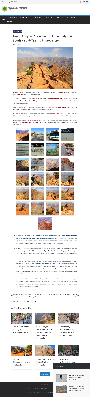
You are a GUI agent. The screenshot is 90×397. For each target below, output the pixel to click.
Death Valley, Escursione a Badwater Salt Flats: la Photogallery (76, 377)
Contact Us (39, 392)
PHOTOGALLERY (70, 17)
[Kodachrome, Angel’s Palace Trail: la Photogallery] (45, 346)
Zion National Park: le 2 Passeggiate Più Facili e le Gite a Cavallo (62, 295)
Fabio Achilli (17, 44)
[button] (16, 17)
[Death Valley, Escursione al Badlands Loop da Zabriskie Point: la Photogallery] (61, 386)
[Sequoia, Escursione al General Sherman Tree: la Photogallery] (68, 346)
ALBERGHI (49, 17)
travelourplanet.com (22, 389)
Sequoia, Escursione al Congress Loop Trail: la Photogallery (21, 329)
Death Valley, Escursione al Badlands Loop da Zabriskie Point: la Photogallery (76, 388)
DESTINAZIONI (11, 17)
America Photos (18, 31)
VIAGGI (59, 17)
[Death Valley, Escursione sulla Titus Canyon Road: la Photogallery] (68, 314)
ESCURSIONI (23, 17)
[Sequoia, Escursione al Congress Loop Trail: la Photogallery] (21, 314)
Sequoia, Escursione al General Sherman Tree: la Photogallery (68, 362)
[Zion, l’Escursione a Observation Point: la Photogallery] (21, 346)
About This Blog (30, 392)
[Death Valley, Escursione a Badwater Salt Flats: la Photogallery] (61, 375)
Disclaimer (47, 392)
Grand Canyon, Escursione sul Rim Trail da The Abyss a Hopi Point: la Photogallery (28, 295)
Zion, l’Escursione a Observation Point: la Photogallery (21, 362)
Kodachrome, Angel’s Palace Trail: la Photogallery (45, 362)
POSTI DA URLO (36, 17)
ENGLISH (9, 22)
